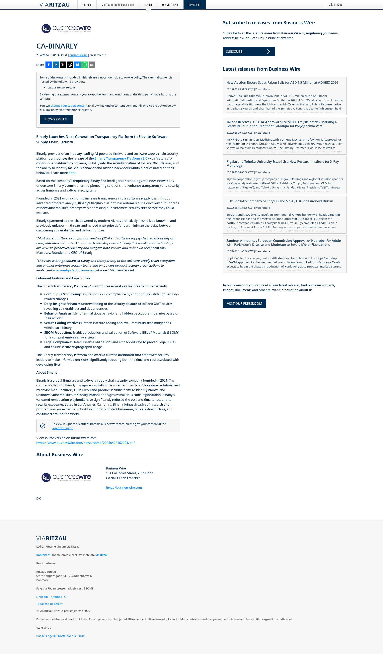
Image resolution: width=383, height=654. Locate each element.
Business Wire (78, 55)
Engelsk (51, 635)
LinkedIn (42, 596)
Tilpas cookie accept (49, 603)
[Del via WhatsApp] (84, 65)
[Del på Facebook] (48, 65)
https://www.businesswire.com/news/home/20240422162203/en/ (85, 442)
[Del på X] (63, 65)
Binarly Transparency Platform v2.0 (121, 158)
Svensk (71, 635)
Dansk (40, 635)
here (72, 172)
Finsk (81, 635)
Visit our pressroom (244, 303)
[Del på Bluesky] (77, 65)
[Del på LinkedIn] (56, 65)
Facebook (55, 596)
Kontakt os (43, 554)
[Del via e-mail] (92, 65)
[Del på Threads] (70, 65)
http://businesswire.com (124, 487)
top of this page (62, 428)
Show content (56, 119)
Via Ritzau (102, 554)
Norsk (62, 635)
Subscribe (234, 51)
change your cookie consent (69, 105)
